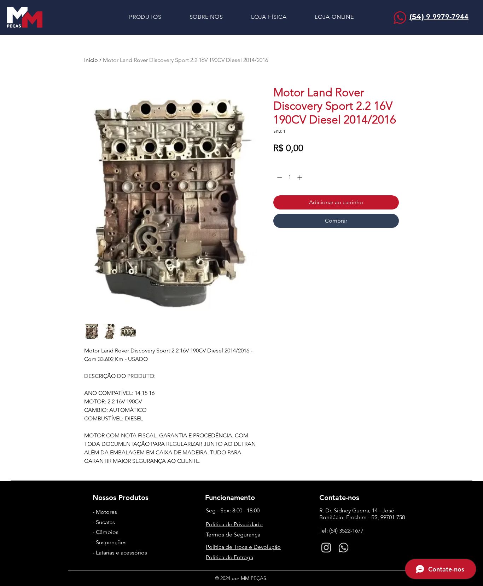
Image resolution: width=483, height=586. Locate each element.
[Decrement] (278, 177)
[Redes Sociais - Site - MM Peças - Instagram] (326, 548)
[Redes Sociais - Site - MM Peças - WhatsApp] (343, 548)
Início (91, 60)
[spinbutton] (289, 177)
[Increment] (300, 177)
